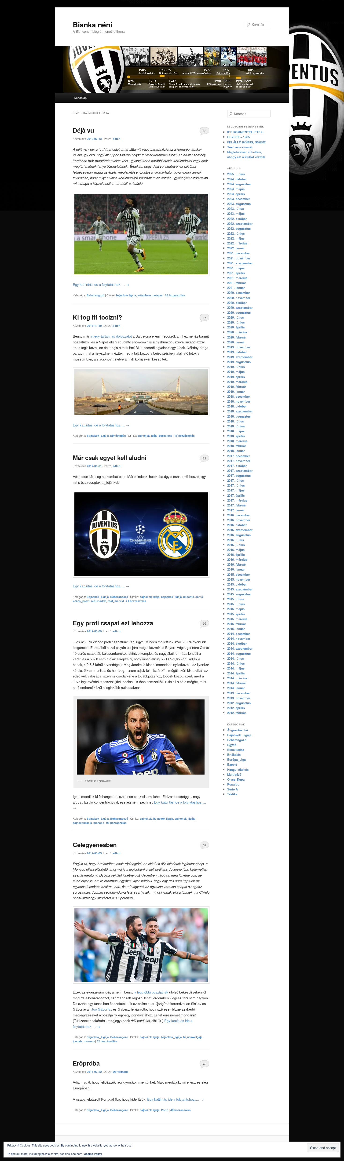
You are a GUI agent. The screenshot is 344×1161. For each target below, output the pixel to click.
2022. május (236, 238)
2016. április (236, 554)
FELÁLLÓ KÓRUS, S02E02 (246, 142)
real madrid (98, 601)
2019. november (238, 347)
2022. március (237, 243)
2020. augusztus (239, 312)
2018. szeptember (240, 411)
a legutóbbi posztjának (151, 992)
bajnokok (146, 818)
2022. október (237, 218)
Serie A (232, 789)
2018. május (236, 431)
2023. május (236, 213)
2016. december (238, 515)
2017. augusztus (239, 475)
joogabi (77, 1041)
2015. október (237, 584)
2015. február (236, 624)
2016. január (236, 569)
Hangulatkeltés (238, 769)
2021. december (238, 253)
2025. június (236, 174)
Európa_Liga (236, 759)
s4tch (116, 139)
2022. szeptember (240, 223)
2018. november (238, 401)
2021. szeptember (240, 263)
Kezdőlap (80, 97)
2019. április (236, 377)
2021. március (237, 278)
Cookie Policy (93, 1154)
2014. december (238, 633)
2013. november (238, 698)
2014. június (236, 663)
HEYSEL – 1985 (238, 137)
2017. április (236, 495)
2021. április (236, 273)
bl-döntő (188, 597)
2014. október (237, 643)
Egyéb (231, 744)
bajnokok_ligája (171, 597)
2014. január (236, 688)
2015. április (236, 614)
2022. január (236, 248)
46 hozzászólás (204, 1065)
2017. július (235, 480)
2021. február (236, 282)
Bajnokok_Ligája (98, 435)
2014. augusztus (239, 653)
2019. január (236, 391)
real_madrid (116, 601)
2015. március (237, 619)
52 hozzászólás (204, 846)
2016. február (236, 564)
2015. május (236, 609)
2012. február (236, 712)
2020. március (237, 332)
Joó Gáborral (101, 1009)
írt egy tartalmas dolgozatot (111, 336)
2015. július (235, 599)
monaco (98, 823)
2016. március (237, 559)
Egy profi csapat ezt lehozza (113, 623)
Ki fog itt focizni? (97, 317)
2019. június (236, 366)
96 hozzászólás (204, 624)
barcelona (165, 435)
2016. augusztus (239, 535)
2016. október (237, 525)
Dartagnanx (120, 1072)
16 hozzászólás (204, 318)
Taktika (232, 794)
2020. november (238, 297)
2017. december (238, 456)
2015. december (238, 574)
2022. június (236, 233)
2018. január (236, 450)
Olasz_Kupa (236, 779)
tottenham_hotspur (150, 295)
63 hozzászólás (204, 131)
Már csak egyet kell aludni (109, 457)
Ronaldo (233, 784)
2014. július (235, 658)
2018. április (236, 436)
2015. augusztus (239, 594)
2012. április (236, 708)
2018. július (235, 421)
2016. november (238, 520)
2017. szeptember (240, 470)
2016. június (236, 544)
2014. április (236, 673)
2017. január (236, 510)
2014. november (238, 638)
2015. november (238, 579)
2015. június (236, 604)
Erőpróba (86, 1063)
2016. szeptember (240, 530)
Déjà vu (83, 130)
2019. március (237, 381)
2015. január (236, 628)
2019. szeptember (240, 357)
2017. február (236, 505)
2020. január (236, 342)
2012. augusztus (239, 703)
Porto (164, 1110)
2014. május (236, 668)
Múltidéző (234, 774)
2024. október (237, 179)
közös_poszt (81, 601)
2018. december (238, 396)
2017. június (236, 485)
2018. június (236, 426)
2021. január (236, 287)
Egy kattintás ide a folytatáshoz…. (101, 284)
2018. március (237, 441)
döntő (199, 597)
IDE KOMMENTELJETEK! (245, 132)
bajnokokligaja (82, 823)
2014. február (236, 683)
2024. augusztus (239, 184)
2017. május (236, 490)
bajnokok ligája (126, 295)
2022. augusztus (239, 228)
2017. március (237, 500)
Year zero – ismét (239, 147)
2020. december (238, 292)
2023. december (238, 199)
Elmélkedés (118, 435)
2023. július (235, 208)
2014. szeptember (240, 648)
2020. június (236, 322)
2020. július (235, 317)
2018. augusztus (239, 416)
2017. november (238, 461)
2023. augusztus (239, 203)
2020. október (237, 302)
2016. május (236, 549)
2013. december (238, 693)
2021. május (236, 268)
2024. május (236, 189)
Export (232, 764)
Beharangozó (95, 295)
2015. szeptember (240, 589)
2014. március (237, 678)
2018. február (236, 446)
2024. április (236, 194)
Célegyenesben (95, 844)
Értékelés (234, 754)
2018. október (237, 406)
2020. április (236, 327)
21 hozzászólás (204, 459)
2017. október (237, 465)
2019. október (237, 352)
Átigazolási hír (237, 730)
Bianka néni (92, 24)
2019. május (236, 371)
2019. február (236, 386)
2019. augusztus (239, 362)
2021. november (238, 258)
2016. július (235, 540)
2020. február (236, 337)
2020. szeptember (240, 307)
